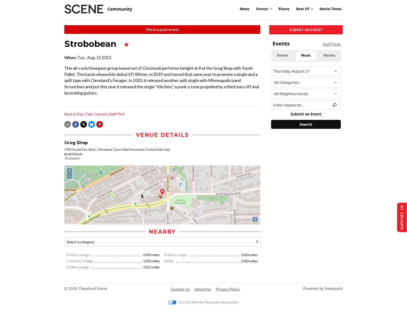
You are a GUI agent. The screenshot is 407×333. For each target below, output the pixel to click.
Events (262, 9)
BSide (169, 261)
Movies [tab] (329, 55)
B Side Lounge (175, 254)
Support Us (401, 217)
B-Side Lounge (78, 254)
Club (89, 114)
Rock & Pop (73, 114)
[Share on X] (83, 124)
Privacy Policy (228, 289)
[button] (99, 124)
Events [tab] (282, 55)
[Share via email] (67, 124)
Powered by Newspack (323, 288)
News (244, 9)
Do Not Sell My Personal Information (209, 302)
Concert (100, 114)
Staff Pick (117, 114)
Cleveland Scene (92, 288)
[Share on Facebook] (75, 124)
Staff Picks (332, 44)
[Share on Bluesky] (91, 124)
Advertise (203, 289)
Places (283, 9)
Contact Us (180, 289)
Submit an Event (306, 29)
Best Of (302, 9)
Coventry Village (80, 261)
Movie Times (331, 9)
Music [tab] (306, 55)
